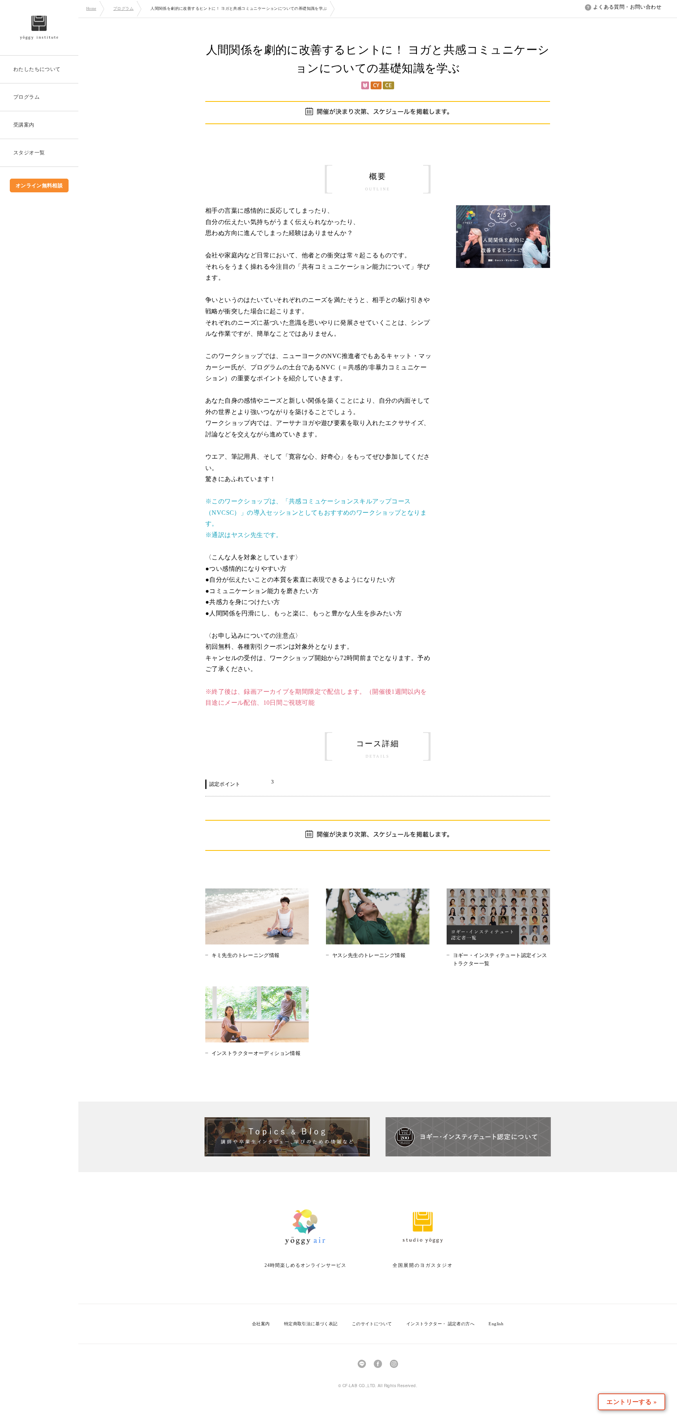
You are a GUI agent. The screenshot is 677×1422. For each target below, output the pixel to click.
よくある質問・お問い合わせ (627, 7)
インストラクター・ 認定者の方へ (440, 1323)
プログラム (123, 8)
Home (91, 8)
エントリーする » (631, 1401)
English (496, 1323)
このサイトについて (372, 1323)
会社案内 (261, 1323)
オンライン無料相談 (39, 185)
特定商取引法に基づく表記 (311, 1323)
